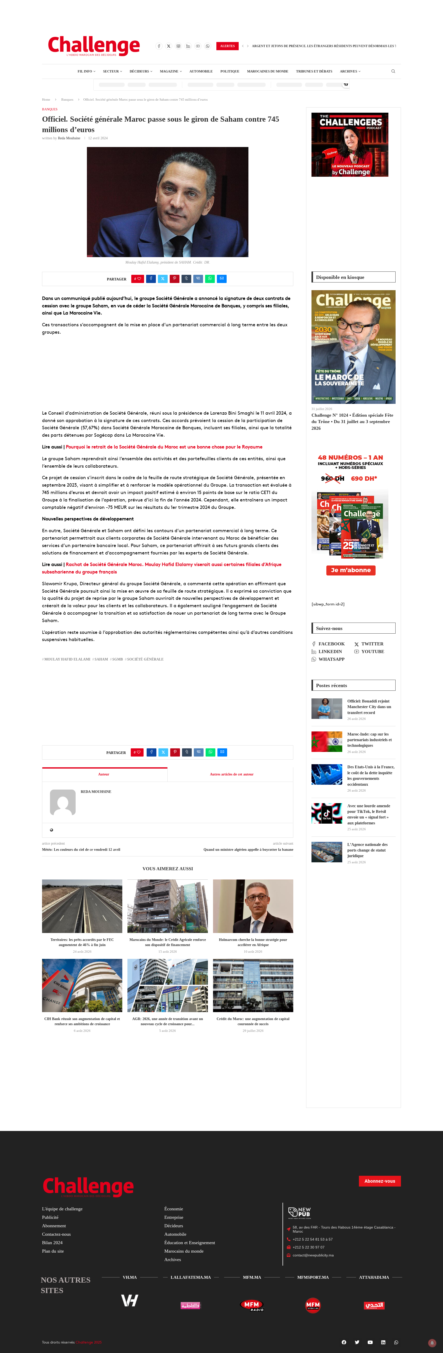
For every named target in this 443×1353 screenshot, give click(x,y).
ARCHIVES (348, 71)
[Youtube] (198, 46)
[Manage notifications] (432, 1343)
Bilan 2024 (52, 1242)
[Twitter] (168, 46)
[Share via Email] (222, 279)
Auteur (103, 774)
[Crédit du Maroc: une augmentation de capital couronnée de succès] (253, 985)
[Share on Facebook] (151, 279)
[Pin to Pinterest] (174, 279)
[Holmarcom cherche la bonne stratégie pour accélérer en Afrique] (253, 906)
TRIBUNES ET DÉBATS (314, 71)
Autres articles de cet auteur (232, 774)
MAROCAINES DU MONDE (267, 71)
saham (101, 659)
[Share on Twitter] (163, 279)
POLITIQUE (229, 71)
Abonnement (54, 1225)
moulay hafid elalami (67, 659)
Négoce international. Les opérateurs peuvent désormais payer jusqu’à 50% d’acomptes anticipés (340, 46)
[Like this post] (139, 279)
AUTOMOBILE (201, 71)
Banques (67, 99)
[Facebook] (159, 46)
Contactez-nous (56, 1234)
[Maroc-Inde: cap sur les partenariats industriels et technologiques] (326, 741)
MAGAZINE (169, 71)
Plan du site (53, 1251)
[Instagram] (178, 46)
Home (46, 99)
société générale (145, 659)
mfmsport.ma (313, 1277)
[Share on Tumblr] (186, 279)
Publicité (50, 1217)
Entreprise (173, 1217)
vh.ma (130, 1277)
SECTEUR (111, 71)
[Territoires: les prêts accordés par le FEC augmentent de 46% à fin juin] (82, 906)
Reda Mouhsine (69, 138)
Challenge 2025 (89, 1342)
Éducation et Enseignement (189, 1242)
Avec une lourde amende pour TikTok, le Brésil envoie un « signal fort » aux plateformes (368, 814)
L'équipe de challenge (62, 1209)
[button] (243, 46)
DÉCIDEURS (139, 71)
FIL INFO (85, 71)
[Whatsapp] (207, 46)
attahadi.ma (374, 1277)
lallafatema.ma (191, 1277)
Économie (173, 1209)
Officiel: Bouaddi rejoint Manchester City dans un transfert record (369, 707)
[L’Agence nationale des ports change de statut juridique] (326, 852)
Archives (172, 1259)
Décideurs (173, 1225)
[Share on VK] (198, 279)
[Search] (393, 71)
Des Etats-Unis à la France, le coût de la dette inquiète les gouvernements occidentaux (371, 775)
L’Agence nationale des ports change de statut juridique (367, 850)
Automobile (175, 1234)
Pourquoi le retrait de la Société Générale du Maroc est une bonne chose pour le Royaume (164, 446)
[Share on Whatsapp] (210, 279)
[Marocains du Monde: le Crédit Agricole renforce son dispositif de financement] (167, 906)
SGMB (117, 659)
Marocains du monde (184, 1251)
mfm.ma (252, 1277)
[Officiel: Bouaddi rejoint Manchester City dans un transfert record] (326, 708)
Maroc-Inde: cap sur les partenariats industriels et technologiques (369, 740)
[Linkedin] (188, 46)
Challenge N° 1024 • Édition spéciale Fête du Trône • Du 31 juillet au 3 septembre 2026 (352, 422)
